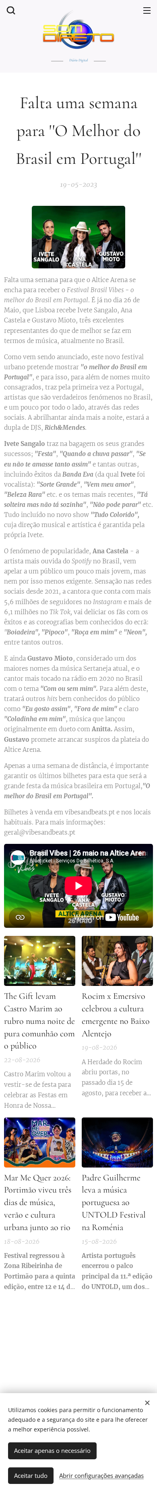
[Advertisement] (80, 1340)
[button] (10, 10)
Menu (147, 10)
